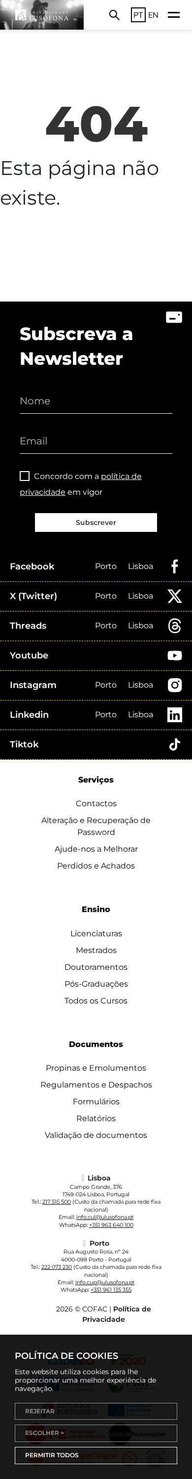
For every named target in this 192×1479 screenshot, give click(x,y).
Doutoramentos (96, 967)
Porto (106, 566)
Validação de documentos (96, 1135)
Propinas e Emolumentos (96, 1068)
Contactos (96, 803)
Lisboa (140, 566)
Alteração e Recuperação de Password (96, 826)
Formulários (96, 1101)
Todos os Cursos (96, 1000)
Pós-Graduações (96, 984)
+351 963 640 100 (111, 1224)
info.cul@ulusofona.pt (104, 1217)
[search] (114, 15)
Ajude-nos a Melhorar (96, 849)
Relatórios (96, 1118)
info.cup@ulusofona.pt (104, 1282)
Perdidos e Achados (96, 865)
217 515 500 (56, 1201)
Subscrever (96, 522)
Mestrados (96, 950)
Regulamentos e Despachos (96, 1084)
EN (153, 15)
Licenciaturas (96, 933)
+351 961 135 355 (111, 1289)
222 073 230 (56, 1266)
